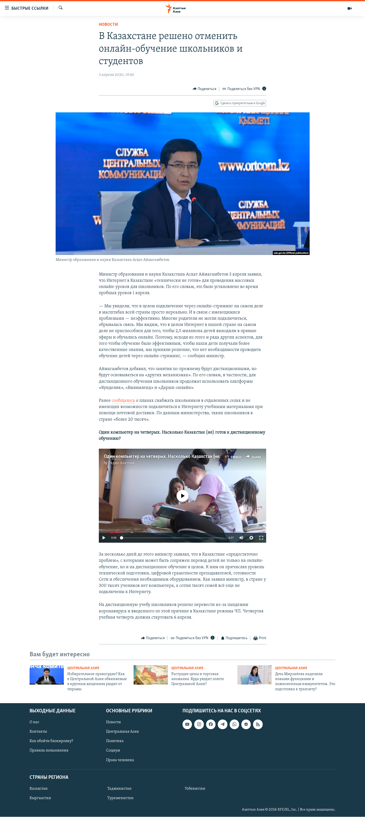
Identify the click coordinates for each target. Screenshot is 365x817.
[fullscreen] (261, 538)
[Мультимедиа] (349, 8)
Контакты (38, 732)
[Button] (205, 89)
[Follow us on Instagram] (199, 724)
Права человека (120, 760)
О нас (34, 722)
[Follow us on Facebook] (211, 724)
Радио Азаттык (121, 463)
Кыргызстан (40, 798)
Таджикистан (119, 789)
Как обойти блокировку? (51, 741)
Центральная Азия (83, 668)
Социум (113, 751)
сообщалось (123, 401)
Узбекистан (195, 789)
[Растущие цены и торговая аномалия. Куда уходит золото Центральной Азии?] (151, 675)
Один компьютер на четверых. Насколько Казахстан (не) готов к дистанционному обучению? (200, 456)
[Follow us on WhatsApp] (234, 724)
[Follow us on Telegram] (222, 724)
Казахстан (39, 789)
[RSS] (257, 724)
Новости (108, 25)
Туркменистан (120, 798)
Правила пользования (49, 751)
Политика (115, 741)
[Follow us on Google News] (246, 724)
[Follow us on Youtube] (187, 724)
